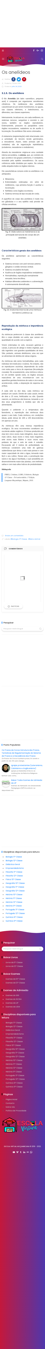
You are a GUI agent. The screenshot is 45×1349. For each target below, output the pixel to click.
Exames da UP (12, 1003)
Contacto (10, 1103)
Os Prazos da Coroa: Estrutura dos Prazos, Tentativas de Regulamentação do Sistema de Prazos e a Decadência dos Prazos (21, 753)
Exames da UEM (13, 1006)
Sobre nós (10, 1107)
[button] (13, 79)
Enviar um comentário (14, 535)
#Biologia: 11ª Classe (18, 539)
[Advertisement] (22, 25)
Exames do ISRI (12, 995)
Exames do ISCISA (14, 999)
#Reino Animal (34, 539)
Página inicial (11, 1099)
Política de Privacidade (16, 1110)
